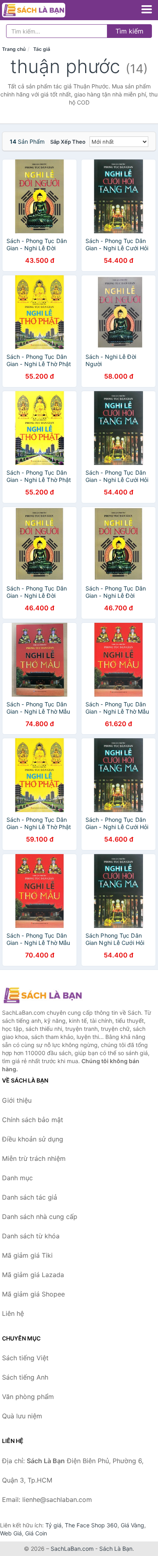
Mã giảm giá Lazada (33, 1275)
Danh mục (17, 1178)
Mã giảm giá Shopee (33, 1294)
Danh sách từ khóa (31, 1236)
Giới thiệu (17, 1100)
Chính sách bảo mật (32, 1120)
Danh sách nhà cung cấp (39, 1217)
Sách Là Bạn (115, 1548)
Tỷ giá (53, 1525)
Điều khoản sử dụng (32, 1139)
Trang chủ (14, 49)
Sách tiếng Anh (25, 1377)
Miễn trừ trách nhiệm (34, 1158)
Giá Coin (36, 1533)
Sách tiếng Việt (25, 1358)
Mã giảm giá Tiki (27, 1255)
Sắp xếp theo (67, 141)
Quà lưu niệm (22, 1416)
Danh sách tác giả (29, 1197)
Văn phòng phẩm (28, 1397)
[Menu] (146, 9)
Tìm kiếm (129, 31)
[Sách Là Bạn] (42, 995)
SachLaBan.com (72, 1548)
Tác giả (41, 49)
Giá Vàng (132, 1525)
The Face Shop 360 (91, 1525)
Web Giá (11, 1533)
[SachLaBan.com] (46, 10)
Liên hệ (13, 1313)
